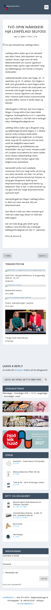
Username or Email (11, 555)
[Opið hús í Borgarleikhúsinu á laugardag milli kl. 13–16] (25, 271)
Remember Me (11, 572)
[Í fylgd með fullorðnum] (25, 322)
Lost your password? (12, 584)
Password (7, 564)
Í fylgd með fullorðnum (16, 338)
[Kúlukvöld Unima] (25, 286)
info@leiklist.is (9, 597)
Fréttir (29, 36)
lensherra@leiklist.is (25, 603)
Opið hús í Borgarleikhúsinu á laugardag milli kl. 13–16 (25, 276)
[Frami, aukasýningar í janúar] (25, 298)
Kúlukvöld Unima (13, 290)
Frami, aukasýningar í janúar (19, 303)
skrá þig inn (19, 370)
